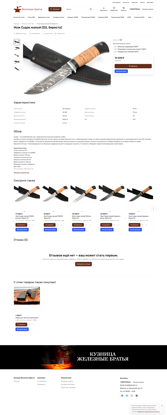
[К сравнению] (33, 225)
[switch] (115, 46)
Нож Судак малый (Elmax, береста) (81, 217)
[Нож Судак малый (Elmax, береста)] (84, 198)
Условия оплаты (67, 381)
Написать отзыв (83, 264)
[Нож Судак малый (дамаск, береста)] (140, 198)
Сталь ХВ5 (31, 17)
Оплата (142, 2)
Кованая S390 (103, 17)
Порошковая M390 (117, 17)
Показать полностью (21, 173)
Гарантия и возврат (68, 387)
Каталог (17, 381)
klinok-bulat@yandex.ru (128, 385)
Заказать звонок (147, 9)
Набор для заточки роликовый (26, 318)
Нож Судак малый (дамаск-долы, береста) (110, 217)
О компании (117, 2)
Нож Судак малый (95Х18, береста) (53, 217)
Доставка (150, 2)
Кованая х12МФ (72, 17)
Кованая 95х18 (139, 17)
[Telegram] (127, 395)
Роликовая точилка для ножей (132, 49)
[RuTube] (137, 395)
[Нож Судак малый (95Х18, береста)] (55, 198)
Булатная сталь (19, 17)
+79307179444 (135, 9)
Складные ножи (58, 17)
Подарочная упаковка (128, 52)
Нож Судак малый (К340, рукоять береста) (24, 217)
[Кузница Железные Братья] (28, 9)
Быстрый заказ (121, 71)
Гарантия (135, 2)
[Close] (161, 406)
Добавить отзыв (21, 33)
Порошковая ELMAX (88, 17)
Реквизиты (41, 384)
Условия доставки (68, 384)
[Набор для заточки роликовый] (27, 300)
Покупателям (66, 378)
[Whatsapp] (132, 395)
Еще (149, 17)
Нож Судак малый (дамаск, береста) (139, 217)
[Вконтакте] (122, 395)
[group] (67, 68)
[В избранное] (29, 225)
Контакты (126, 2)
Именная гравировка (128, 47)
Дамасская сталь (44, 17)
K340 (129, 17)
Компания (41, 378)
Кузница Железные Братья (24, 378)
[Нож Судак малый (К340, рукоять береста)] (27, 198)
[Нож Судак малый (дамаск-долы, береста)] (112, 198)
